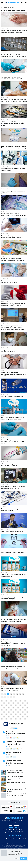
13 (20, 694)
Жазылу (23, 858)
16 (5, 697)
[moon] (22, 2)
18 (11, 697)
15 (2, 697)
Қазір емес (16, 858)
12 (17, 694)
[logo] (12, 2)
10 (11, 694)
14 (23, 694)
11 (14, 694)
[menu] (2, 2)
